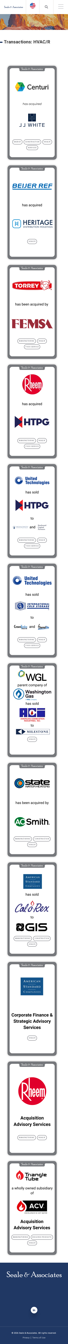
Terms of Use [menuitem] (38, 1338)
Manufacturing (26, 341)
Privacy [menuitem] (26, 1338)
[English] (33, 6)
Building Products (42, 1237)
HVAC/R (47, 142)
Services (32, 148)
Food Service (32, 347)
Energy (17, 142)
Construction (32, 142)
